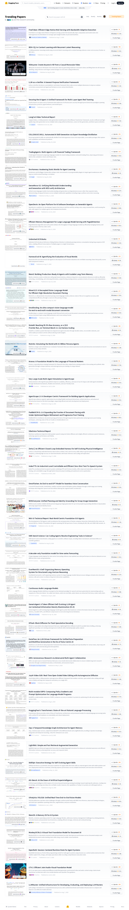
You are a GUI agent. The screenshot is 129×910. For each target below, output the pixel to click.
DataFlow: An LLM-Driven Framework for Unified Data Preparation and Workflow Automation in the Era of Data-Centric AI (56, 640)
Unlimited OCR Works (37, 239)
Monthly (99, 16)
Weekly (93, 16)
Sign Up (120, 3)
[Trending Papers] (104, 16)
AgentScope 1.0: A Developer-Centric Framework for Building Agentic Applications (62, 396)
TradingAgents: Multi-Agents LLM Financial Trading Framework (54, 152)
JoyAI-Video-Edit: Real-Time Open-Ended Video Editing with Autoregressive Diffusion (63, 675)
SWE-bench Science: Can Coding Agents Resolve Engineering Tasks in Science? (60, 536)
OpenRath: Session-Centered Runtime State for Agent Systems (54, 850)
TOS (25, 907)
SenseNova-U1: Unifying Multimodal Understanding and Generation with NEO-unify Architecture (50, 186)
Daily (87, 16)
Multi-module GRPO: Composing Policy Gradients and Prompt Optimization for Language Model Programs (50, 692)
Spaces (76, 3)
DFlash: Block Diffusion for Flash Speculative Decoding (51, 623)
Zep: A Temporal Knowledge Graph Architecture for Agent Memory (55, 728)
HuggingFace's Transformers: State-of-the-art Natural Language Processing (60, 710)
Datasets (67, 3)
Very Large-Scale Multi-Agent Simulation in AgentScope (51, 379)
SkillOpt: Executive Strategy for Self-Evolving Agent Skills (52, 762)
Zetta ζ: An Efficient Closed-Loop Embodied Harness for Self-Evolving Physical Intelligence (66, 448)
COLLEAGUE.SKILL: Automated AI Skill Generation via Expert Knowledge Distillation (63, 134)
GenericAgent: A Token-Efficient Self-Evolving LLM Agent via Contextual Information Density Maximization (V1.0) (52, 605)
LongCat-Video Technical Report (42, 117)
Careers (57, 907)
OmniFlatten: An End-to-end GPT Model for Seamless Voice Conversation (58, 483)
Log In (113, 3)
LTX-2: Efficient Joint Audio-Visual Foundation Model (50, 867)
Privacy (35, 907)
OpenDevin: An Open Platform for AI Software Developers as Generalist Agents (60, 204)
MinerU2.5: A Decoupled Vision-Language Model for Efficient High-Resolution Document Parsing (48, 291)
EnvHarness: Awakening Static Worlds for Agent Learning (52, 169)
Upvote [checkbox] (116, 29)
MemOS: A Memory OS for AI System (43, 815)
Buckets (87, 3)
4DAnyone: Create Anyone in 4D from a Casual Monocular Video (54, 64)
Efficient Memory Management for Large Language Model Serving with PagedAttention (64, 222)
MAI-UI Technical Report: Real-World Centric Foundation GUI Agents (56, 518)
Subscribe (82, 8)
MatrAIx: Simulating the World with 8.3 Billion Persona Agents (54, 344)
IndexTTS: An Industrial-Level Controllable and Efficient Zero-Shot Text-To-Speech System (65, 466)
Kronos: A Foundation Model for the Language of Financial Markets (56, 361)
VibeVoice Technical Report (40, 431)
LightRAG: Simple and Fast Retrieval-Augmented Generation (53, 745)
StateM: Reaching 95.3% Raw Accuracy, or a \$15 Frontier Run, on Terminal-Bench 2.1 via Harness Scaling (51, 326)
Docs (97, 3)
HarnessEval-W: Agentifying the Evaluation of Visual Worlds (53, 256)
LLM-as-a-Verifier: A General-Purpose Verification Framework (54, 82)
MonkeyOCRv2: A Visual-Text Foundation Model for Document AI (55, 832)
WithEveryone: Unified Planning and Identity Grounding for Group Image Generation (63, 501)
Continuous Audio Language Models (43, 588)
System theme (12, 907)
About (46, 907)
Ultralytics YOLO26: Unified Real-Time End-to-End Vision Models (55, 797)
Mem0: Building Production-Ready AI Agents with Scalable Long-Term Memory (61, 274)
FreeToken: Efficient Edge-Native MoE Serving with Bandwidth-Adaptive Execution (62, 30)
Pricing (102, 3)
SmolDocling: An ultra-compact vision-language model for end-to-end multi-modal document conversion (51, 308)
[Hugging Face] (67, 906)
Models (58, 3)
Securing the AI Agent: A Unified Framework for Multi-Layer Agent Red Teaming (61, 99)
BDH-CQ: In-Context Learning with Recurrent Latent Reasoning (54, 47)
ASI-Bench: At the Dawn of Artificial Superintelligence (50, 780)
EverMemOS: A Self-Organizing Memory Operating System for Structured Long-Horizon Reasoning (49, 570)
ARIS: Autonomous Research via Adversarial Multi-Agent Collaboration (57, 658)
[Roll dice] (81, 17)
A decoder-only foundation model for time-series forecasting (53, 553)
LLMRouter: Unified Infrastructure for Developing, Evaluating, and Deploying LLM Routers (66, 885)
